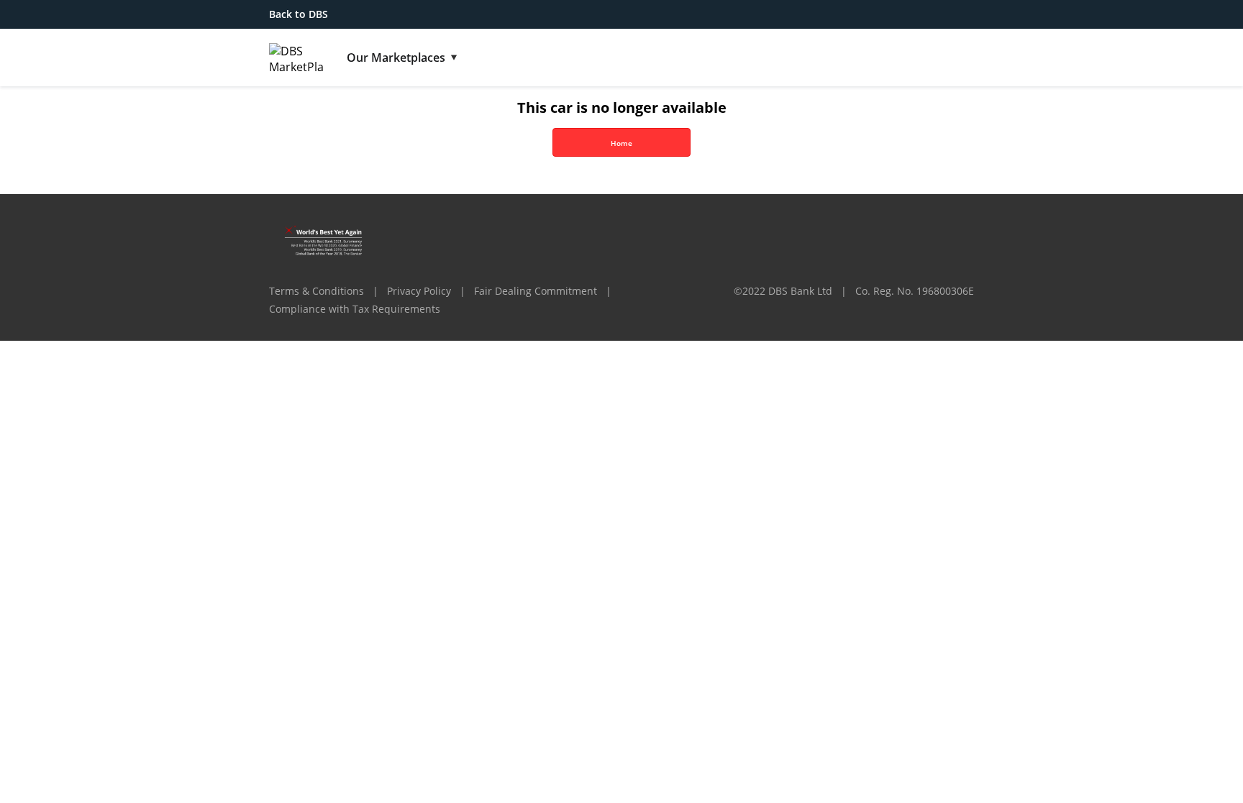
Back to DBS (298, 14)
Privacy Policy (419, 291)
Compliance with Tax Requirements (354, 309)
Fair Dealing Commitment (535, 291)
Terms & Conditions (316, 291)
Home (621, 143)
